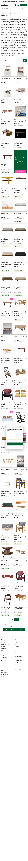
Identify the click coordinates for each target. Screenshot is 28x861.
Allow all (14, 443)
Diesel (16, 644)
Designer (8, 13)
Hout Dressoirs (18, 662)
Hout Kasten (4, 667)
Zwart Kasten (4, 676)
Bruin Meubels (4, 672)
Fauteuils (3, 646)
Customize (14, 446)
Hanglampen (4, 657)
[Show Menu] (26, 8)
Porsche (16, 642)
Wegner (13, 13)
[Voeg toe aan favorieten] (13, 79)
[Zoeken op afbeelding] (22, 8)
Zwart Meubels (4, 674)
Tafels (2, 650)
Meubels (3, 642)
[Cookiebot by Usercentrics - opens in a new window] (19, 426)
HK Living (17, 646)
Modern (16, 654)
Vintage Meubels (18, 656)
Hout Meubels (4, 662)
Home (2, 13)
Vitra (16, 665)
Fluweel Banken (18, 667)
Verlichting (3, 648)
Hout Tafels (3, 665)
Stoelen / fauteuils (5, 644)
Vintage (16, 652)
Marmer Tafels (18, 669)
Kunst (2, 655)
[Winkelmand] (15, 5)
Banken (2, 653)
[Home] (7, 5)
